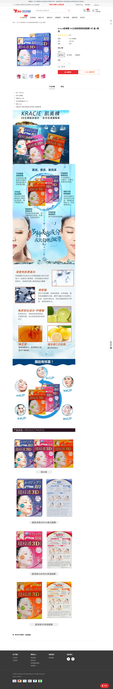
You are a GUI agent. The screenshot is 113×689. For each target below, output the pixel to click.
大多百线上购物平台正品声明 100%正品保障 (27, 4)
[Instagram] (73, 659)
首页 (14, 22)
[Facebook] (68, 659)
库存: (59, 43)
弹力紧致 (69, 55)
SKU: (59, 41)
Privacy (19, 676)
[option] (34, 49)
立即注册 (97, 11)
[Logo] (22, 11)
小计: (59, 67)
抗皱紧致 (77, 55)
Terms (14, 676)
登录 (96, 9)
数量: (59, 60)
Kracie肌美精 (72, 38)
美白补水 (61, 55)
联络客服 (28, 634)
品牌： (60, 38)
